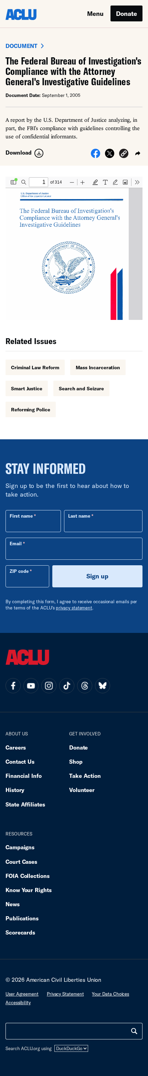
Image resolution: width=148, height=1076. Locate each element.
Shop (76, 761)
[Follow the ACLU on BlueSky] (102, 685)
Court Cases (21, 861)
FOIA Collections (28, 875)
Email (16, 543)
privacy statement (74, 607)
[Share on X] (109, 155)
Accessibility (18, 1002)
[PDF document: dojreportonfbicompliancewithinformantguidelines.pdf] (74, 248)
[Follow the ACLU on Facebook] (13, 685)
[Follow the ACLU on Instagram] (48, 685)
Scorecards (20, 932)
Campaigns (20, 847)
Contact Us (20, 761)
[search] (134, 1031)
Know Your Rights (29, 890)
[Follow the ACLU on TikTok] (66, 685)
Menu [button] (95, 13)
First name (21, 516)
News (13, 904)
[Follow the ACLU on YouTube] (31, 685)
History (15, 789)
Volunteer (82, 789)
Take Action (85, 775)
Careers (16, 747)
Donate (126, 13)
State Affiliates (25, 804)
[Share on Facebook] (95, 155)
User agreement (22, 994)
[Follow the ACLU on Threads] (84, 685)
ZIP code (19, 571)
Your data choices (110, 994)
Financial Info (24, 775)
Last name (79, 516)
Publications (22, 918)
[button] (123, 154)
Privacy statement (65, 994)
